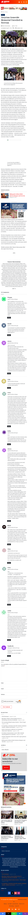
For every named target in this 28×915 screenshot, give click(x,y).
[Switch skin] (21, 2)
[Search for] (24, 2)
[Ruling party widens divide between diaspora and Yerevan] (4, 195)
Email (2, 688)
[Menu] (26, 2)
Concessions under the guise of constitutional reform (6, 821)
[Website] (13, 288)
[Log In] (19, 2)
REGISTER (6, 767)
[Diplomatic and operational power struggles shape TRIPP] (21, 830)
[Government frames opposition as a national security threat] (7, 830)
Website (3, 694)
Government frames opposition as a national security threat (7, 837)
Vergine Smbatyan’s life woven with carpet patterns (14, 736)
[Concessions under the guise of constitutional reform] (7, 815)
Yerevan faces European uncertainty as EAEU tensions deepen (21, 821)
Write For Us (21, 903)
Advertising (11, 906)
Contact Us (17, 906)
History (5, 903)
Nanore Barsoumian (6, 25)
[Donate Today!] (14, 210)
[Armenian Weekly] (5, 2)
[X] (15, 288)
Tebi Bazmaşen (5, 716)
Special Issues (15, 903)
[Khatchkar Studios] (14, 8)
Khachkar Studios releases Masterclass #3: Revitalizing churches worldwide (12, 877)
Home (3, 12)
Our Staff (9, 903)
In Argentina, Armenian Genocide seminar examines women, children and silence (14, 884)
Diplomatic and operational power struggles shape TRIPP (20, 837)
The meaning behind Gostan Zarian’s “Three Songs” (14, 722)
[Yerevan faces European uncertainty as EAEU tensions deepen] (21, 815)
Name (2, 683)
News (6, 12)
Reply (9, 317)
